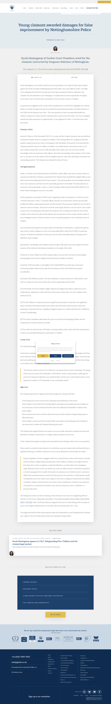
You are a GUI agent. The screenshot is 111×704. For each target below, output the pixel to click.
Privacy (57, 360)
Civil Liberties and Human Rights (36, 602)
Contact (82, 8)
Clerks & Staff (38, 8)
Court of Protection (64, 667)
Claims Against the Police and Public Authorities (43, 596)
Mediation (82, 662)
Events (71, 8)
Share (75, 77)
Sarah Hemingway (32, 58)
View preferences (68, 355)
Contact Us (37, 77)
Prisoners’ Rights (30, 589)
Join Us (76, 8)
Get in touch (55, 614)
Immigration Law (83, 658)
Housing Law (82, 655)
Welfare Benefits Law (84, 679)
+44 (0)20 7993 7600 (92, 8)
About (24, 8)
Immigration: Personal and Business (87, 660)
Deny (55, 355)
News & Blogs (64, 8)
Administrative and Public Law (66, 655)
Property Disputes (84, 672)
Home (49, 655)
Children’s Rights (63, 658)
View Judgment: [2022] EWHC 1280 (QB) (55, 69)
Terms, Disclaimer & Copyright (96, 695)
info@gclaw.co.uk (19, 662)
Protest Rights (83, 675)
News (49, 666)
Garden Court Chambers (12, 8)
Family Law (62, 679)
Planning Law (83, 670)
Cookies (52, 360)
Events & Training (52, 668)
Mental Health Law (84, 665)
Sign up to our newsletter (39, 696)
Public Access (55, 8)
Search (100, 8)
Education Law (63, 672)
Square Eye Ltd (99, 699)
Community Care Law (64, 665)
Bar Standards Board (97, 697)
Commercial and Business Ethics (66, 662)
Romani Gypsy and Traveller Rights (87, 677)
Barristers (31, 8)
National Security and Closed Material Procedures (90, 667)
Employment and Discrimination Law (67, 675)
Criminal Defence (30, 582)
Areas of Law (47, 8)
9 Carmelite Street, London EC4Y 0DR (24, 667)
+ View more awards (55, 632)
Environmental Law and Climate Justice (68, 677)
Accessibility (76, 695)
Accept (43, 355)
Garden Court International (65, 682)
